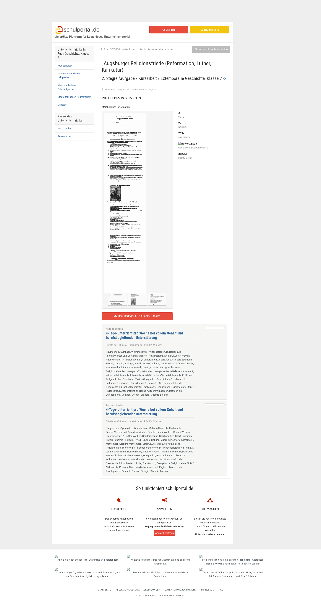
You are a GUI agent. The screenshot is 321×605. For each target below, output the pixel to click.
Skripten (62, 104)
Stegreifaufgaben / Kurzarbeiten (74, 97)
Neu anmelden (211, 30)
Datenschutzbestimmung (181, 589)
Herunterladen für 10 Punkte (138, 316)
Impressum (208, 589)
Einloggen (170, 30)
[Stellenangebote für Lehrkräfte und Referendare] (88, 556)
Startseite (104, 589)
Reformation (64, 136)
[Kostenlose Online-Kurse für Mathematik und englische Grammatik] (160, 556)
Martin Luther (65, 128)
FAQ (221, 589)
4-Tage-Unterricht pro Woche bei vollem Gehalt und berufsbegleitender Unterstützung (144, 335)
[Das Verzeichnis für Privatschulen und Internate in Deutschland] (160, 569)
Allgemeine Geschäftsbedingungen (138, 589)
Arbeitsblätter (65, 65)
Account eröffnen (164, 533)
